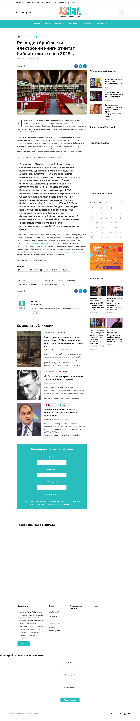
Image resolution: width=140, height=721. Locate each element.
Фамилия (52, 469)
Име (51, 457)
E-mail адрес (52, 482)
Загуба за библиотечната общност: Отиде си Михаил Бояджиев (60, 412)
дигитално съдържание (28, 284)
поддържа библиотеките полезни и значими (39, 243)
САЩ (63, 284)
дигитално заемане (67, 280)
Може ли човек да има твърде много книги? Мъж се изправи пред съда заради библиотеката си (63, 342)
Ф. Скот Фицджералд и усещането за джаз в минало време (65, 378)
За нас (23, 644)
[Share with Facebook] (76, 66)
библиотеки (50, 280)
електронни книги (49, 284)
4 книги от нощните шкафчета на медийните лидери (113, 81)
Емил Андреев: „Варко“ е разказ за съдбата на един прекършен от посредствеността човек (113, 110)
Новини (57, 23)
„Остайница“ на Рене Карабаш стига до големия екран (114, 94)
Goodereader (24, 280)
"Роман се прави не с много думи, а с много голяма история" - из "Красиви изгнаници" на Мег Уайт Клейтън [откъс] (98, 338)
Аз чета (21, 58)
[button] (52, 92)
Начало (36, 23)
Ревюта (47, 23)
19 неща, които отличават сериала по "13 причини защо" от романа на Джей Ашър (97, 304)
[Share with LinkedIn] (85, 66)
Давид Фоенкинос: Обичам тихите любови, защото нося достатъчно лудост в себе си (114, 336)
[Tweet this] (80, 66)
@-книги (87, 23)
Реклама (40, 3)
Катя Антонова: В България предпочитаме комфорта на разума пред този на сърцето (114, 304)
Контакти (31, 3)
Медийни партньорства (68, 3)
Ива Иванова (50, 383)
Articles (35, 313)
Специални (73, 23)
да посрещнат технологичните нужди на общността (59, 252)
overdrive (36, 280)
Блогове (100, 23)
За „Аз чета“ (20, 3)
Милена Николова (52, 350)
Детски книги (51, 3)
